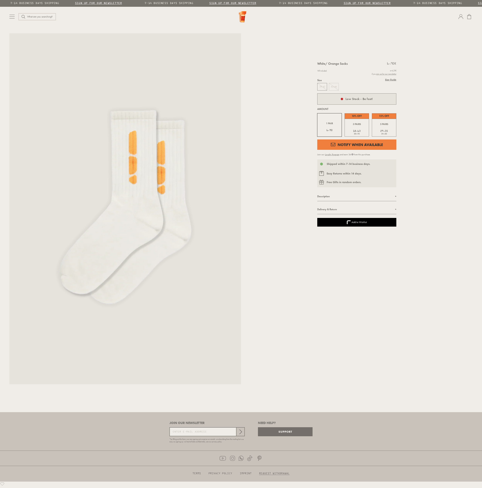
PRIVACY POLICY (220, 473)
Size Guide (390, 79)
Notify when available (360, 144)
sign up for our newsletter (386, 74)
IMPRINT (246, 473)
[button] (37, 16)
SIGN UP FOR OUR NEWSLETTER (97, 3)
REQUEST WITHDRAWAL (274, 473)
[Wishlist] (2, 484)
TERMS (196, 473)
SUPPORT (285, 431)
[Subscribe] (240, 432)
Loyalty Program (332, 154)
